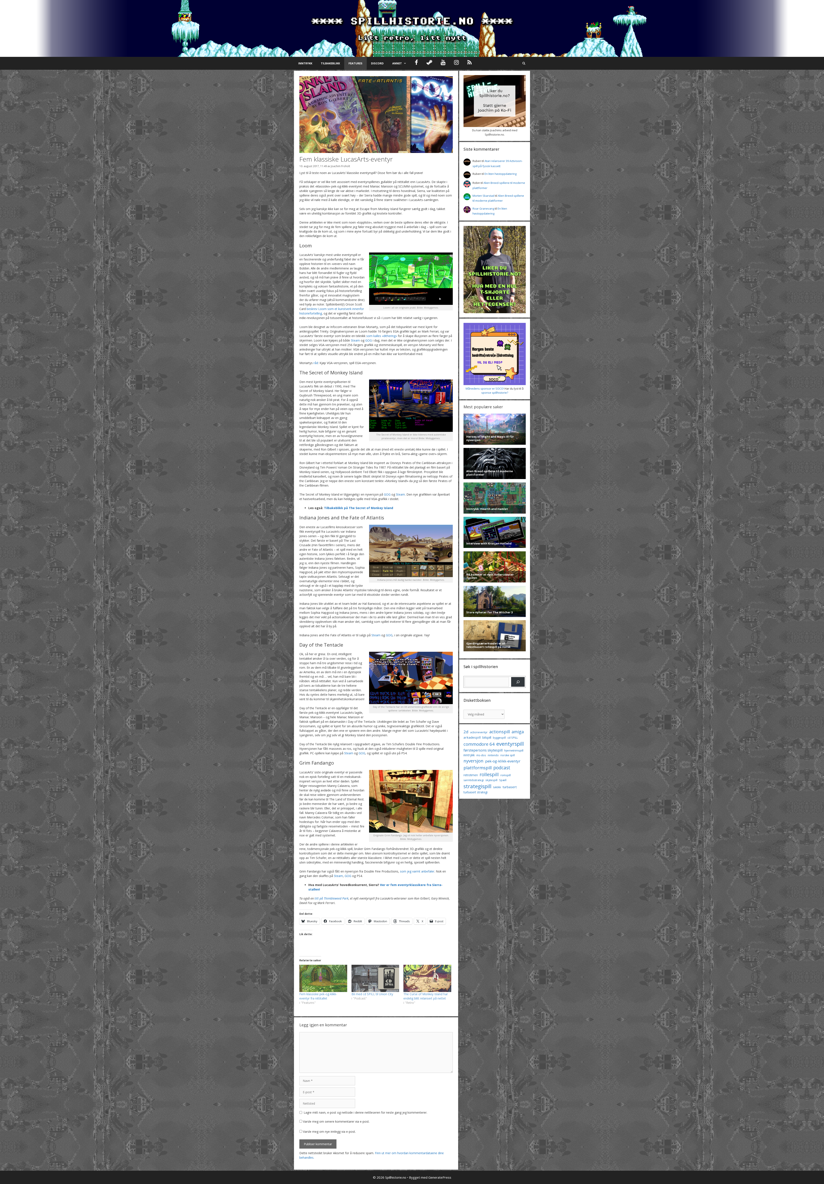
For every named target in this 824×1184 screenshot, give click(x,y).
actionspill (499, 732)
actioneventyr (479, 732)
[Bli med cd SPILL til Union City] (375, 978)
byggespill (499, 737)
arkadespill (472, 737)
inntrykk (469, 755)
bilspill (486, 737)
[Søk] (518, 682)
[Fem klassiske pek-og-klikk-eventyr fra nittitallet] (323, 978)
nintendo (493, 755)
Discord (377, 63)
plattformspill (478, 768)
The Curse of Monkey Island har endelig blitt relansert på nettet (425, 996)
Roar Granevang (483, 208)
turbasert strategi (476, 792)
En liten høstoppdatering (501, 174)
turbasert (510, 787)
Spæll (502, 780)
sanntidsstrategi (474, 780)
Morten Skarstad (483, 196)
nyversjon (473, 761)
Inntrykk (305, 63)
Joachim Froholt (340, 166)
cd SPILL (512, 737)
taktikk (497, 787)
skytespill (491, 780)
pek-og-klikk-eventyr (502, 761)
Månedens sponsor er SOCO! (485, 388)
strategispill (477, 786)
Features (355, 63)
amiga (518, 732)
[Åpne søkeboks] (524, 63)
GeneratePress (439, 1177)
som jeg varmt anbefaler (417, 871)
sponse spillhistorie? (494, 393)
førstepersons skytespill (483, 750)
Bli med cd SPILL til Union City (372, 994)
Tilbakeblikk (330, 63)
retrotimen (471, 775)
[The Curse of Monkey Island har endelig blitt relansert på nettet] (427, 978)
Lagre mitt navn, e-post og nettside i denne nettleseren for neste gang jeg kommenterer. (365, 1112)
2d (466, 731)
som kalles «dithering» (381, 336)
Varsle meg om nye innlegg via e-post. (329, 1132)
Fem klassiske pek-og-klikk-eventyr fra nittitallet (318, 996)
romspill (505, 775)
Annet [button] (397, 63)
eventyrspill (510, 743)
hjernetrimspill (513, 750)
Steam (355, 340)
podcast (501, 767)
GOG (368, 340)
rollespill (489, 774)
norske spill (507, 755)
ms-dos (481, 755)
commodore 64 (479, 744)
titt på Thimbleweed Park (331, 898)
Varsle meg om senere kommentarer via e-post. (336, 1121)
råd (316, 363)
